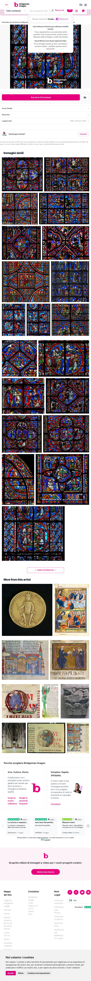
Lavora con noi (7, 934)
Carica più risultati (45, 570)
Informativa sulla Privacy (59, 910)
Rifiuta (20, 973)
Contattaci (83, 134)
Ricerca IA (59, 10)
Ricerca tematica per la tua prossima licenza (8, 923)
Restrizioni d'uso (58, 924)
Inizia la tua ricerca (45, 872)
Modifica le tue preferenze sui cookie (59, 934)
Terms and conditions (58, 901)
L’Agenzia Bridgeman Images (8, 903)
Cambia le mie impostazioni (39, 973)
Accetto (11, 973)
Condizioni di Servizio (58, 917)
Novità (6, 913)
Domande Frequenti (8, 944)
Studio (6, 939)
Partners (7, 910)
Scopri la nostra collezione (12, 801)
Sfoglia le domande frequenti (23, 801)
